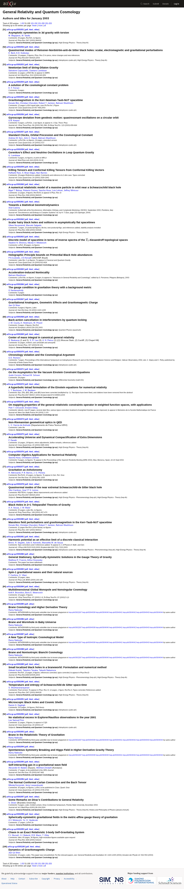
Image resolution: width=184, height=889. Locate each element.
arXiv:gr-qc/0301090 (15, 682)
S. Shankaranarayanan (18, 687)
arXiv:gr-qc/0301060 (15, 184)
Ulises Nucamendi (16, 225)
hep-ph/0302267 (75, 612)
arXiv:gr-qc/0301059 (15, 167)
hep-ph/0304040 (102, 612)
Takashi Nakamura (47, 670)
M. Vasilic (26, 35)
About (3, 878)
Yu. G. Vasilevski (30, 820)
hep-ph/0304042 (129, 612)
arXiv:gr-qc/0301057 (15, 132)
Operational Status (9, 883)
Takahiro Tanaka (30, 670)
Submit (156, 4)
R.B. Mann (36, 835)
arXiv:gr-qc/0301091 (15, 699)
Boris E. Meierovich (34, 592)
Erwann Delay (31, 408)
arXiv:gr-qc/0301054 (15, 82)
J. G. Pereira (39, 473)
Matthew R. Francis (17, 560)
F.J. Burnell (13, 835)
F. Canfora (13, 575)
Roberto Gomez (30, 190)
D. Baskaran (14, 340)
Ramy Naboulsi (15, 610)
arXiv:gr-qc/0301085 (15, 604)
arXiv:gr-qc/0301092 (15, 714)
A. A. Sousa (13, 507)
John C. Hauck (30, 138)
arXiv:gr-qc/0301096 (15, 779)
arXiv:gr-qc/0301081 (15, 537)
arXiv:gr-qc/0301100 (16, 847)
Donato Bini (13, 103)
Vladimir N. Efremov (17, 243)
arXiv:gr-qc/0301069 (15, 334)
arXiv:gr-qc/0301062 (15, 219)
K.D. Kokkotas (22, 53)
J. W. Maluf (25, 507)
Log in (176, 4)
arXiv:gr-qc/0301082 (15, 554)
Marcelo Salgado (33, 225)
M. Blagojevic (14, 35)
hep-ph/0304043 (142, 612)
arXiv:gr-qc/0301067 (15, 299)
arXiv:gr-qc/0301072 (15, 384)
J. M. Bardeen (29, 390)
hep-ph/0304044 (156, 612)
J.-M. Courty (14, 323)
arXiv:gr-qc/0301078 (15, 484)
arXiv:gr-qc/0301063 (15, 237)
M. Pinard (37, 323)
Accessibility (69, 878)
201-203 (48, 23)
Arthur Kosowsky (34, 560)
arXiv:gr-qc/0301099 (15, 829)
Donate (165, 4)
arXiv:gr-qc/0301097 (15, 797)
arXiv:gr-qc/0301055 (15, 97)
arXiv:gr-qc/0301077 (15, 467)
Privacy (57, 878)
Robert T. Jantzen (47, 103)
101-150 (34, 23)
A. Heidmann (26, 323)
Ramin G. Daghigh (16, 705)
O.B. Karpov (14, 120)
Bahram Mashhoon (64, 103)
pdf (26, 29)
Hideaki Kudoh (15, 670)
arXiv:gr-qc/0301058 (15, 149)
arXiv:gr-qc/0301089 (15, 664)
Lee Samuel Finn (16, 720)
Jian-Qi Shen (14, 852)
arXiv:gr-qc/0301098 (15, 814)
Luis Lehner (57, 190)
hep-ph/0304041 (115, 612)
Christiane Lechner (30, 457)
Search (146, 4)
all (45, 25)
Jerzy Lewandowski (34, 785)
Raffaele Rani (14, 173)
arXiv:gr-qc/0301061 (15, 202)
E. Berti (11, 53)
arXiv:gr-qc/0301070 (15, 352)
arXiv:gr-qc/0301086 (15, 619)
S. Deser (12, 803)
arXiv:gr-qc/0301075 (15, 434)
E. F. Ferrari (13, 88)
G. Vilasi (23, 575)
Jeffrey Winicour (71, 190)
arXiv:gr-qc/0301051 (15, 29)
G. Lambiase (14, 155)
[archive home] (9, 4)
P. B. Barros (27, 473)
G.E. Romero (14, 358)
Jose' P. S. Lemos (30, 490)
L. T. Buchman (15, 390)
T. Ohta (45, 835)
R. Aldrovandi (14, 473)
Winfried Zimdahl (44, 768)
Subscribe (33, 878)
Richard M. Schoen (31, 375)
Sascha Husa (45, 190)
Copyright (46, 878)
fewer (34, 25)
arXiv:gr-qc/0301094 (15, 747)
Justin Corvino (14, 375)
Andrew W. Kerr (15, 138)
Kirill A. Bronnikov (16, 592)
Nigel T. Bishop (15, 190)
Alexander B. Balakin (17, 768)
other (36, 29)
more (40, 25)
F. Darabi (12, 440)
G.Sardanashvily (15, 290)
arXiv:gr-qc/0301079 (15, 502)
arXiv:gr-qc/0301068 (15, 317)
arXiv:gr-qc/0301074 (15, 419)
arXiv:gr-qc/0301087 (15, 634)
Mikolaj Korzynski (16, 785)
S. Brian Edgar (28, 173)
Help (12, 878)
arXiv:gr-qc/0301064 (15, 252)
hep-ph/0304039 (88, 612)
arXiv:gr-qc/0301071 (15, 369)
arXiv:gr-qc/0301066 (15, 284)
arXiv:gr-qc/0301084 (15, 586)
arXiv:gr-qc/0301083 (15, 569)
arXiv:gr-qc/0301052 (15, 47)
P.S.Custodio (14, 258)
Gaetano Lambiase (38, 70)
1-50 (22, 23)
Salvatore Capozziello (18, 70)
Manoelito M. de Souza (52, 542)
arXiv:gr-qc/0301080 (15, 519)
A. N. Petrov (47, 340)
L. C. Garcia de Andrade (19, 425)
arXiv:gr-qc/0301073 (15, 402)
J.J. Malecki (25, 835)
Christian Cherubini (29, 103)
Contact (22, 878)
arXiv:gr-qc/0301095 (15, 762)
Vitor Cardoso (14, 490)
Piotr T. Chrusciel (16, 408)
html (31, 29)
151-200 (41, 23)
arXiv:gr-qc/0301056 (15, 114)
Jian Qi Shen (14, 305)
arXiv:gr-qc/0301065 (15, 269)
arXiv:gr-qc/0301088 (15, 649)
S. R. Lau (34, 340)
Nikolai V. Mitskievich (37, 243)
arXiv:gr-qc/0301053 (15, 64)
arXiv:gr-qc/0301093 (15, 732)
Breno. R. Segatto (16, 542)
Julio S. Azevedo (33, 542)
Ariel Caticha (14, 208)
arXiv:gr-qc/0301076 (15, 452)
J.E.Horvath (26, 258)
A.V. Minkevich (15, 820)
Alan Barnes (41, 173)
